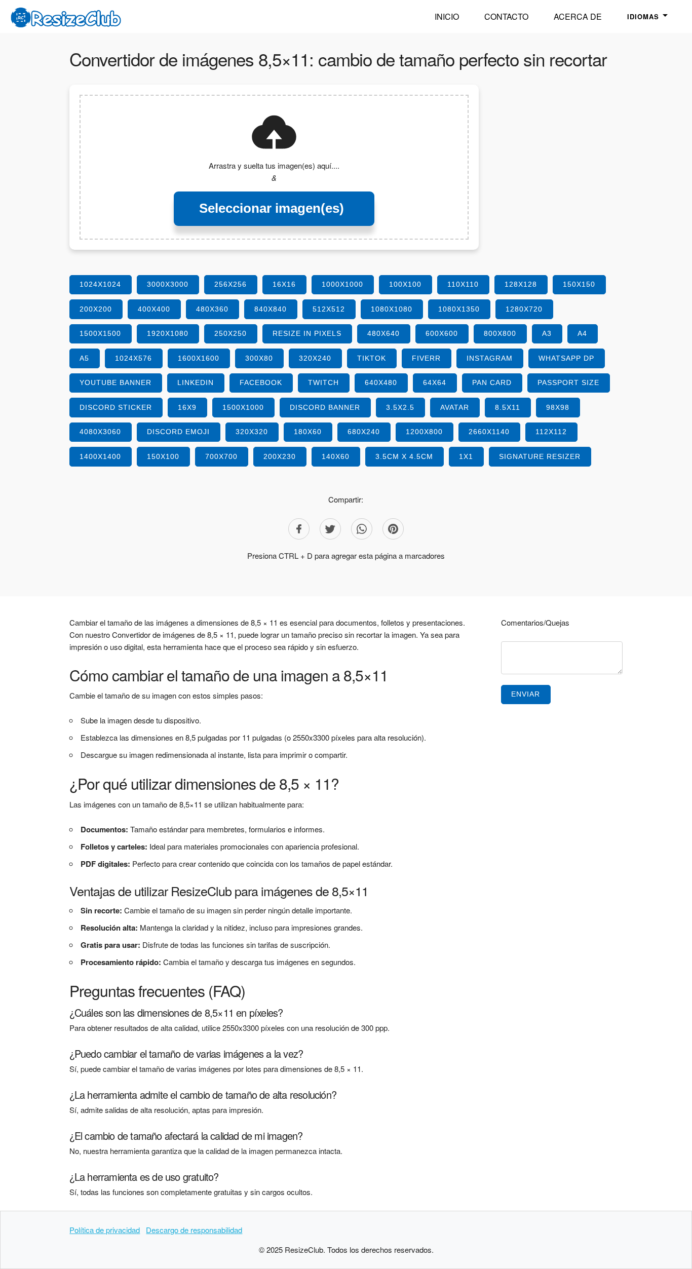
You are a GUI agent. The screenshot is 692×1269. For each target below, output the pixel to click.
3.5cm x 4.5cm (404, 456)
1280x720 (524, 309)
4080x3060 (100, 432)
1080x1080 (391, 309)
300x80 (259, 358)
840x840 (270, 309)
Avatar (454, 407)
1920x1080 (167, 333)
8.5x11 (507, 407)
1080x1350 (459, 309)
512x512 (329, 309)
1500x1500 (100, 333)
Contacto (506, 16)
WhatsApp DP (566, 358)
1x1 (466, 456)
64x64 (434, 382)
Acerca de (578, 16)
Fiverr (426, 358)
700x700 (221, 456)
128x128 (521, 284)
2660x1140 (489, 432)
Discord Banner (325, 407)
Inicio (447, 16)
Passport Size (568, 382)
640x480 (381, 382)
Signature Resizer (540, 456)
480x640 (383, 333)
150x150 (579, 284)
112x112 (551, 432)
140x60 (336, 456)
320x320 (252, 432)
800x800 (500, 333)
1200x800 (424, 432)
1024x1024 (100, 284)
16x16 (284, 284)
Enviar (525, 694)
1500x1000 (243, 407)
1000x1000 (342, 284)
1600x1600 (198, 358)
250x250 (230, 333)
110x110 (463, 284)
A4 (582, 333)
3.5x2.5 (400, 407)
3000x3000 (167, 284)
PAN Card (492, 382)
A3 (547, 333)
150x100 (163, 456)
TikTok (371, 358)
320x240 (315, 358)
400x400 (154, 309)
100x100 (405, 284)
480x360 (212, 309)
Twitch (323, 382)
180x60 (308, 432)
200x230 (279, 456)
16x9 (187, 407)
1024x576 (133, 358)
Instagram (490, 358)
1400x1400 (100, 456)
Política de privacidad (104, 1229)
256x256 (230, 284)
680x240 (364, 432)
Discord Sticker (116, 407)
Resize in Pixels (307, 333)
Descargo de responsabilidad (194, 1229)
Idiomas (643, 16)
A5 (84, 358)
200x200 (96, 309)
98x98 (557, 407)
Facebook (261, 382)
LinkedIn (195, 382)
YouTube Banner (115, 382)
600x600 (442, 333)
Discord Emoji (178, 432)
